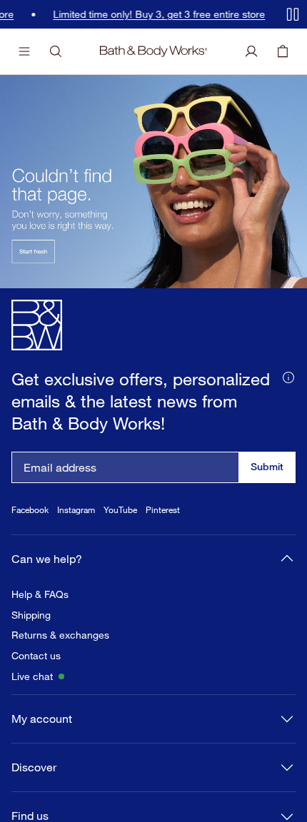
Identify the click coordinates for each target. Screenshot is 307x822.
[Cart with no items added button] (283, 51)
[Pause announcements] (292, 14)
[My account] (251, 51)
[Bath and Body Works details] (288, 376)
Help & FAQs (40, 594)
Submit (267, 466)
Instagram (76, 509)
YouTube (120, 509)
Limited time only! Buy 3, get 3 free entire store (159, 14)
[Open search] (56, 51)
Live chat (32, 676)
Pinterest (163, 509)
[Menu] (24, 51)
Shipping (31, 615)
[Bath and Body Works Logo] (154, 51)
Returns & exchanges (60, 635)
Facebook (30, 509)
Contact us (36, 655)
